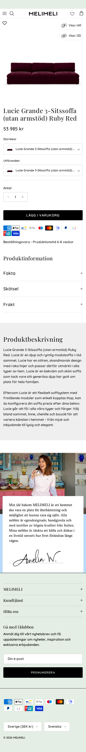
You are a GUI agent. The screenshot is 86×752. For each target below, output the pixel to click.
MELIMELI (19, 737)
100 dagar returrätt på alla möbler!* (43, 4)
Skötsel (10, 288)
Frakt (9, 304)
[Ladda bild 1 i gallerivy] (43, 61)
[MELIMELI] (43, 13)
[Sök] (13, 13)
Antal (7, 188)
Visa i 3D (75, 36)
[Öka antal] (23, 197)
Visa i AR (75, 25)
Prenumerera (43, 672)
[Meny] (4, 13)
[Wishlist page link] (72, 13)
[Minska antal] (7, 197)
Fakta (9, 273)
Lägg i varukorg (42, 215)
